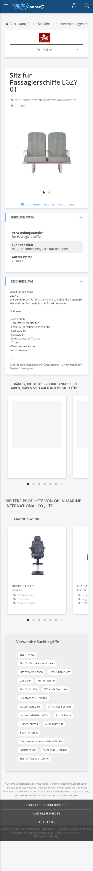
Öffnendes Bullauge (60, 706)
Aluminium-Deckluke (55, 750)
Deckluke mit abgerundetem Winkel (41, 741)
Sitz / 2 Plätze (63, 715)
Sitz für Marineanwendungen (37, 663)
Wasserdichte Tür (30, 706)
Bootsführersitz (29, 732)
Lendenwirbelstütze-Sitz (34, 715)
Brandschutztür (29, 724)
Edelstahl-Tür (28, 750)
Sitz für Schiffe (28, 689)
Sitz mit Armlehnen (31, 672)
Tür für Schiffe (46, 680)
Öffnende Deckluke (55, 689)
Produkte (44, 49)
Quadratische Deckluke (34, 698)
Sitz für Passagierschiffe (34, 758)
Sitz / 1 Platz (27, 654)
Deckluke (25, 680)
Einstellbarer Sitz (60, 672)
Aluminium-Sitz (54, 724)
